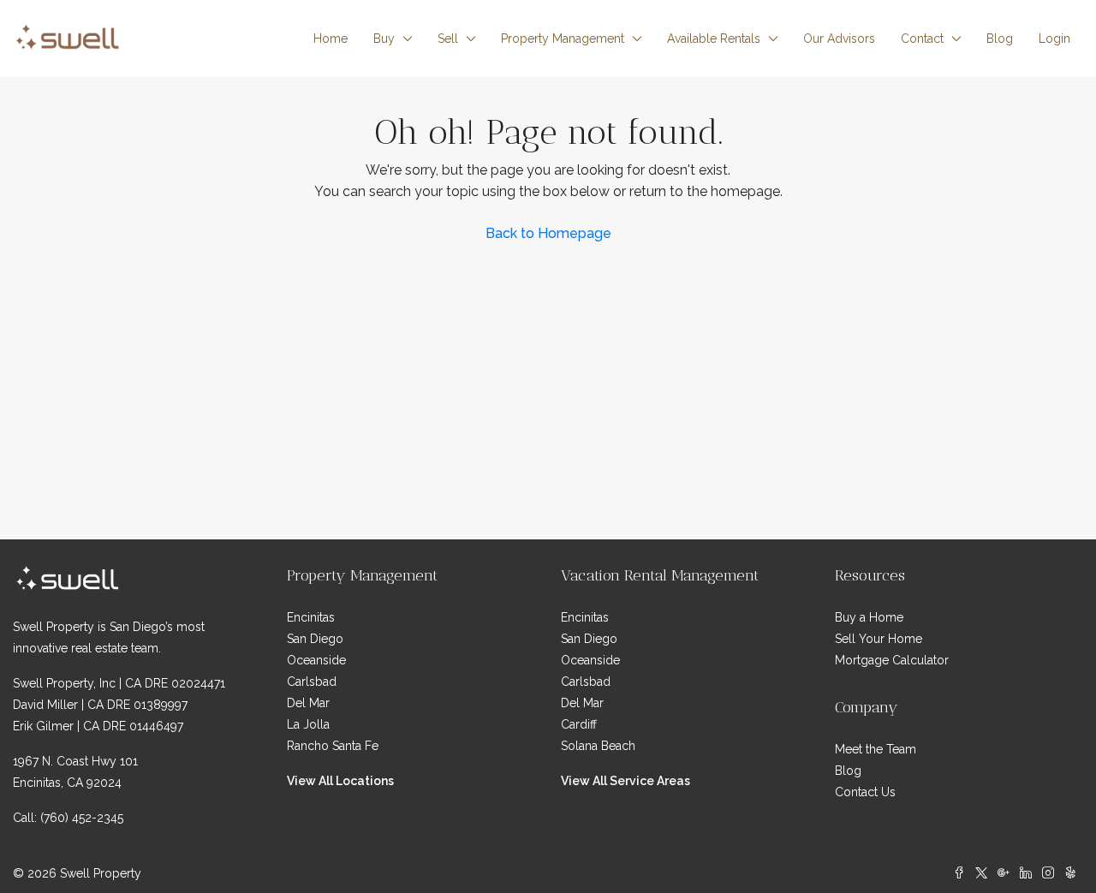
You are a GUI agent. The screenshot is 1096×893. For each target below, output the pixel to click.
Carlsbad (312, 681)
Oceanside (316, 660)
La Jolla (308, 724)
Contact (922, 38)
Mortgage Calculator (892, 660)
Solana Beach (598, 746)
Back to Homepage (548, 233)
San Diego (315, 639)
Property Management (562, 38)
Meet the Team (875, 749)
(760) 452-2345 (81, 818)
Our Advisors (839, 38)
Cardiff (579, 724)
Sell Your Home (878, 639)
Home (330, 38)
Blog (999, 38)
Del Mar (308, 703)
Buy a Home (869, 617)
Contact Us (865, 792)
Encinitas (311, 617)
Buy (384, 38)
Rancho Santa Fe (332, 746)
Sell (448, 38)
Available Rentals (713, 38)
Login (1054, 38)
